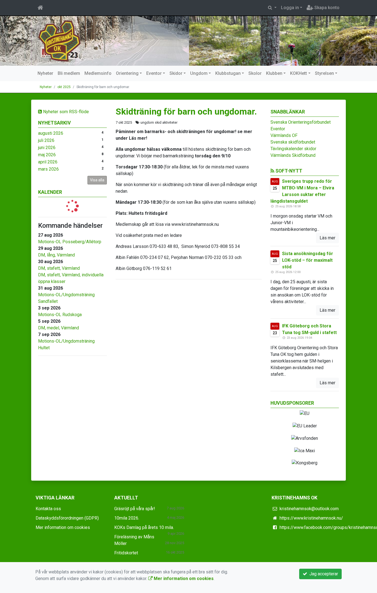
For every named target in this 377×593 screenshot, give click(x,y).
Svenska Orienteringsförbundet (300, 122)
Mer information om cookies (63, 527)
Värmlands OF (284, 135)
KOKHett (298, 73)
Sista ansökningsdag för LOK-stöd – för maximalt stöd (307, 260)
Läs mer (327, 237)
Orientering (127, 73)
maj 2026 (47, 154)
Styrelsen (324, 73)
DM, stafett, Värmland (59, 268)
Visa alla (97, 180)
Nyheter (45, 73)
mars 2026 (48, 169)
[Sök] (272, 7)
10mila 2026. (126, 518)
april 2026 (47, 162)
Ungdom (199, 73)
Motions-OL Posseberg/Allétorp (69, 241)
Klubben (274, 73)
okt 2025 (64, 87)
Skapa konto (326, 7)
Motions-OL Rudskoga (60, 314)
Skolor (255, 73)
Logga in (290, 7)
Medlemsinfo (97, 73)
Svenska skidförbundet (292, 142)
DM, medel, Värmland (58, 327)
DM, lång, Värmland (56, 255)
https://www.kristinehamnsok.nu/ (311, 518)
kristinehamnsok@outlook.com (309, 508)
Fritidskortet (126, 552)
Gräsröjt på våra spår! (134, 508)
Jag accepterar (322, 573)
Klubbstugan (228, 73)
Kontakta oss (48, 508)
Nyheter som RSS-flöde (65, 111)
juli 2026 (46, 140)
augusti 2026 (50, 133)
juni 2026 (46, 147)
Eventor (154, 73)
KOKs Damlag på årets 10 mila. (144, 527)
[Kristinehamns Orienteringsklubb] (59, 40)
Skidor (175, 73)
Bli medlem (69, 73)
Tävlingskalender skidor (293, 148)
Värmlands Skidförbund (292, 155)
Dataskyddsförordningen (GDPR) (67, 518)
